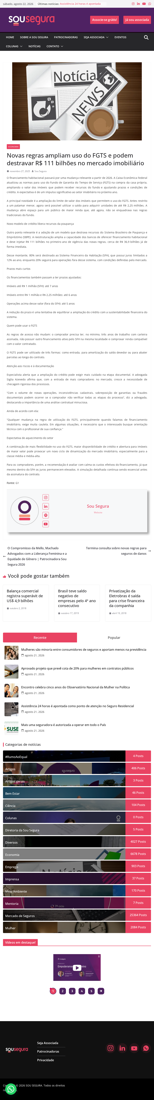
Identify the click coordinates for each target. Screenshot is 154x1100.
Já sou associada (137, 20)
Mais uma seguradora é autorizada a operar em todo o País (63, 725)
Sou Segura (41, 171)
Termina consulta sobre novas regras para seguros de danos (116, 551)
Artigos (10, 769)
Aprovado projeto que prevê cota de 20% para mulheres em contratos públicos (77, 668)
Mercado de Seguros (20, 916)
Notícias (35, 46)
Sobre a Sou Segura (34, 37)
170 (134, 890)
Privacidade (45, 1060)
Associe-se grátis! (104, 20)
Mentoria (11, 904)
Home (10, 37)
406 (134, 768)
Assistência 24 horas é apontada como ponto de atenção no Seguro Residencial (77, 706)
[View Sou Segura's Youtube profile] (45, 524)
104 (134, 805)
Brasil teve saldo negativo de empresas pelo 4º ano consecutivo (77, 598)
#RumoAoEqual (16, 757)
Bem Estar (12, 793)
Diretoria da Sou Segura (22, 830)
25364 (134, 915)
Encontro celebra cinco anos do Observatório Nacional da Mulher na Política (75, 687)
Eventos (120, 37)
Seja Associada (94, 37)
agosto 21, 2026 (34, 655)
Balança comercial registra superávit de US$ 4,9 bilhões (25, 595)
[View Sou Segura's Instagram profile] (45, 497)
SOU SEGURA (34, 1085)
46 (134, 793)
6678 (134, 854)
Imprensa (12, 879)
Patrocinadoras (66, 37)
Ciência (10, 806)
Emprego (11, 867)
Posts (139, 756)
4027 (134, 841)
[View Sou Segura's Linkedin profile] (45, 506)
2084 (134, 927)
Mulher (10, 928)
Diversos (11, 842)
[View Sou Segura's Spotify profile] (45, 515)
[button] (106, 37)
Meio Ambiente (16, 891)
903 (134, 866)
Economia (13, 146)
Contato (53, 46)
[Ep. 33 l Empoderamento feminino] (77, 967)
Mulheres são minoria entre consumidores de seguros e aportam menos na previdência (83, 649)
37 (134, 878)
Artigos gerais (15, 781)
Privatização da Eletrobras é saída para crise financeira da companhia (126, 598)
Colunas (12, 46)
